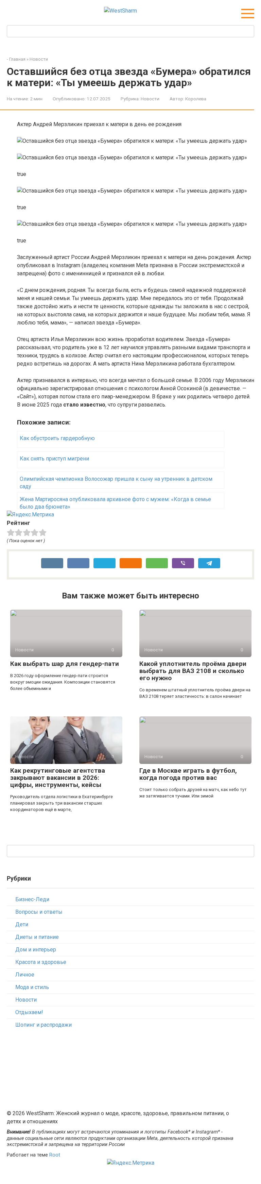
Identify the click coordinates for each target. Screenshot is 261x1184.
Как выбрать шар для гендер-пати (64, 664)
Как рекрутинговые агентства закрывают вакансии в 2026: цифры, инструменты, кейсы (57, 778)
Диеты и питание (37, 937)
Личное (24, 974)
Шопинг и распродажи (43, 1025)
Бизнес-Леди (32, 899)
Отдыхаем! (29, 1012)
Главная (17, 59)
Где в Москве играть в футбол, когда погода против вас (188, 774)
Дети (21, 924)
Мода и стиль (32, 987)
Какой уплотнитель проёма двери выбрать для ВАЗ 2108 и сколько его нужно (192, 671)
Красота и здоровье (40, 962)
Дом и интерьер (35, 949)
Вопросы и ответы (39, 912)
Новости (39, 59)
